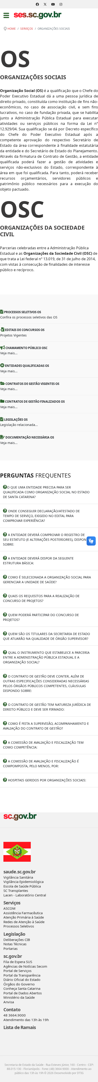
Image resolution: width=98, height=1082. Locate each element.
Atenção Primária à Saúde (23, 917)
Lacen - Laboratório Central (24, 895)
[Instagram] (60, 4)
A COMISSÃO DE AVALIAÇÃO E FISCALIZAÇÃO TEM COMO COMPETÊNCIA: (43, 744)
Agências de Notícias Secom (25, 966)
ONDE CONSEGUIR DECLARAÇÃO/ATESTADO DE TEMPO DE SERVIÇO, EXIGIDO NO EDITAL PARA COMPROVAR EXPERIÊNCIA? (41, 516)
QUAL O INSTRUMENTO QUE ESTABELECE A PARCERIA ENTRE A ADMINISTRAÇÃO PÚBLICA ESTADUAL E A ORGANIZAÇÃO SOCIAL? (46, 657)
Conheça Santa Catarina (21, 988)
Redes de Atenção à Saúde (23, 921)
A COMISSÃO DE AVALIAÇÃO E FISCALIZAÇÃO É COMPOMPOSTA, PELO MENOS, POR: (41, 763)
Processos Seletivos (18, 926)
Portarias (10, 948)
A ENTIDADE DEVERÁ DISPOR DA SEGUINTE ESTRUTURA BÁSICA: (38, 560)
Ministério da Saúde (19, 997)
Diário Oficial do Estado (21, 979)
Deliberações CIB (16, 939)
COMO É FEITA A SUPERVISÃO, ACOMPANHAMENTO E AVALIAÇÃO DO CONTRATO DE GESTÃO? (46, 725)
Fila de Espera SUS (17, 961)
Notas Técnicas (14, 944)
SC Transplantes (15, 890)
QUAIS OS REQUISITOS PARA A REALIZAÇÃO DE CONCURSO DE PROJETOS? (41, 598)
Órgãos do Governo (19, 984)
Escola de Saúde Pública (22, 886)
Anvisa (8, 1002)
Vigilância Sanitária (18, 877)
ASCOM (9, 908)
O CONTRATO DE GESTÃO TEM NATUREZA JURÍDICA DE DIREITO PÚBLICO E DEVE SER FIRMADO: (47, 707)
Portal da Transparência (21, 975)
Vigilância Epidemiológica (23, 881)
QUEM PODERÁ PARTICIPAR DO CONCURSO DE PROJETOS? (41, 617)
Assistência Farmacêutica (23, 913)
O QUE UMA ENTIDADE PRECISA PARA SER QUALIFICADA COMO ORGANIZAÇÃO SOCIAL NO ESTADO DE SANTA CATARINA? (46, 492)
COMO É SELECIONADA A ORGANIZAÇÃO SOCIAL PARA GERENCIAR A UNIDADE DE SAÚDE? (47, 579)
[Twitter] (45, 4)
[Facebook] (37, 4)
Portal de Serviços (17, 970)
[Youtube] (53, 4)
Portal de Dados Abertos (22, 993)
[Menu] (6, 15)
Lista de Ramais (19, 1027)
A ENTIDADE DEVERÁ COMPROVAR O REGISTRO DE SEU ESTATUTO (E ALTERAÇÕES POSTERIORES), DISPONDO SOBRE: (47, 539)
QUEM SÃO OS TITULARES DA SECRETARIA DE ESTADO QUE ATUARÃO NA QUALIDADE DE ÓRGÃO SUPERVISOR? (46, 636)
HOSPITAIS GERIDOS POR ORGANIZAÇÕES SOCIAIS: (46, 780)
